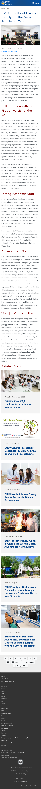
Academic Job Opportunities (9, 757)
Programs (4, 686)
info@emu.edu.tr (22, 781)
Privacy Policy (25, 786)
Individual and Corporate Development (12, 752)
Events (3, 720)
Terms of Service (35, 786)
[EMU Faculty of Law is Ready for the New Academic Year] (20, 35)
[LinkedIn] (30, 658)
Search (3, 706)
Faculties (4, 733)
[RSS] (8, 662)
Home (3, 676)
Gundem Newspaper (7, 725)
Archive (3, 718)
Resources (4, 708)
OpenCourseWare (6, 750)
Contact (3, 691)
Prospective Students (7, 681)
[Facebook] (6, 658)
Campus (3, 688)
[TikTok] (15, 658)
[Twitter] (20, 658)
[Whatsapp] (35, 658)
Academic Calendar (7, 743)
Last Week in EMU (6, 723)
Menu (36, 3)
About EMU (4, 679)
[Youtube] (25, 658)
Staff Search (5, 755)
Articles (3, 730)
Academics (4, 684)
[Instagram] (11, 658)
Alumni (3, 703)
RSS (2, 711)
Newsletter (4, 728)
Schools (3, 735)
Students (4, 698)
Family (3, 701)
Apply (3, 693)
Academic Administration (8, 748)
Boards (3, 745)
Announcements (6, 713)
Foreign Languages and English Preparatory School (16, 738)
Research (4, 740)
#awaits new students (9, 52)
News (3, 8)
